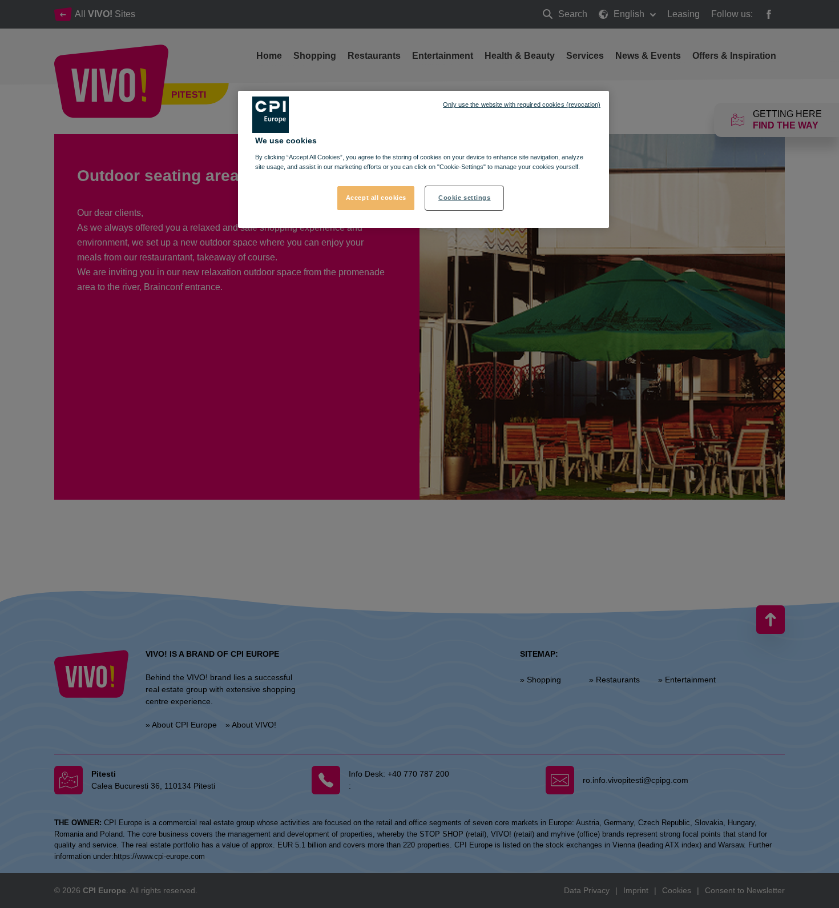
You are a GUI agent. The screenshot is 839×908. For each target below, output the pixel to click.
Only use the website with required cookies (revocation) (521, 104)
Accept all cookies (376, 197)
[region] (423, 159)
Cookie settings (464, 197)
